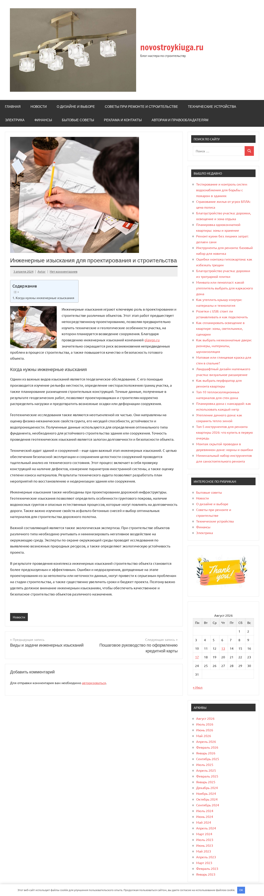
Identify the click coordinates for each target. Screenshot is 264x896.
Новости (39, 106)
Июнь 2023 (204, 845)
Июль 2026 (204, 724)
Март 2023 (204, 863)
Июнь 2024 (204, 816)
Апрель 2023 (206, 857)
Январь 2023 (205, 874)
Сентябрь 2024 (207, 805)
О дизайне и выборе (76, 106)
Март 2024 (204, 834)
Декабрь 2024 (207, 788)
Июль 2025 (204, 764)
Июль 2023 (204, 839)
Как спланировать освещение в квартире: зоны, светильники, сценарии (220, 328)
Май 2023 (203, 851)
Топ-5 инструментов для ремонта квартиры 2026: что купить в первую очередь (224, 432)
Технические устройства (212, 106)
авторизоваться (94, 683)
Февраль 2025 (207, 776)
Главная (13, 106)
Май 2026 (203, 736)
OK (241, 890)
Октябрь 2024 (207, 799)
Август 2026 (205, 718)
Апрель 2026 (206, 741)
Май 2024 (203, 822)
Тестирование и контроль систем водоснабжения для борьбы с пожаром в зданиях (221, 190)
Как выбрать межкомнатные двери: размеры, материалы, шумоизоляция (224, 345)
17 (197, 657)
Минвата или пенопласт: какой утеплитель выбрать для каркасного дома (224, 288)
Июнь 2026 (204, 730)
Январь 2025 (205, 782)
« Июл (198, 687)
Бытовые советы (78, 120)
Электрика (15, 120)
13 (223, 648)
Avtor (42, 271)
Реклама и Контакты (123, 120)
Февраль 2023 (207, 868)
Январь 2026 (205, 753)
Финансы (43, 120)
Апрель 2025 (206, 770)
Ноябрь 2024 (206, 793)
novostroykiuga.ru (172, 47)
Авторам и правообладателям (180, 120)
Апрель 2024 (206, 828)
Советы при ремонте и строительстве (141, 106)
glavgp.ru (152, 340)
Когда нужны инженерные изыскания (45, 298)
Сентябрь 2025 (207, 759)
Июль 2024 (204, 811)
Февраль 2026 (207, 747)
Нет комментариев (63, 271)
